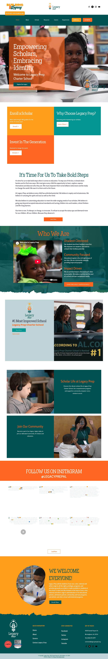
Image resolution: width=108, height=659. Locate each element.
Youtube (64, 643)
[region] (31, 585)
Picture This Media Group (58, 657)
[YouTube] (99, 7)
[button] (27, 19)
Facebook (64, 631)
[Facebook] (89, 7)
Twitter (63, 635)
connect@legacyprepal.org (93, 641)
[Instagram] (96, 7)
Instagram (64, 639)
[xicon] (92, 7)
